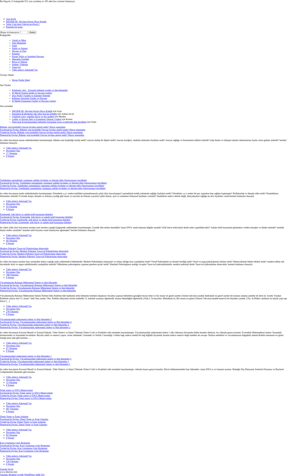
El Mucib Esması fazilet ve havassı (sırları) (32, 93)
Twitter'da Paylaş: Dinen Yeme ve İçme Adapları (23, 422)
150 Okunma (12, 461)
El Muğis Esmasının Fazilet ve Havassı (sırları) (34, 101)
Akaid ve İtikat (19, 40)
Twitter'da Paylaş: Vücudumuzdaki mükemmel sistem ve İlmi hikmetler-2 (34, 324)
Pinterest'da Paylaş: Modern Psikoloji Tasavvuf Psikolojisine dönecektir (33, 256)
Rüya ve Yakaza (19, 62)
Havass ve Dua (19, 51)
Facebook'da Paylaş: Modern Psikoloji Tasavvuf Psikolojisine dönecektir (34, 251)
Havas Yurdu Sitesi (21, 80)
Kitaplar (16, 53)
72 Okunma (11, 382)
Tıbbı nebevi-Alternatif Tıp (25, 70)
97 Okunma (11, 348)
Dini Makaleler (19, 43)
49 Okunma (11, 240)
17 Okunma (11, 153)
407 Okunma (12, 409)
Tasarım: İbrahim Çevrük (12, 474)
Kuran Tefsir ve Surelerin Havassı (28, 56)
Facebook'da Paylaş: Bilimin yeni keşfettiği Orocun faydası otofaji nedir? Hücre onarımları (42, 129)
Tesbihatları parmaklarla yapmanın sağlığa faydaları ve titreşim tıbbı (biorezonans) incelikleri (43, 180)
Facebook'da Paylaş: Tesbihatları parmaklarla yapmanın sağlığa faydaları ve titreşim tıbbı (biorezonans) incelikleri (53, 183)
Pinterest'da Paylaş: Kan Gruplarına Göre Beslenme (24, 451)
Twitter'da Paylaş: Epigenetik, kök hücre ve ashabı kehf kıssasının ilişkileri (35, 219)
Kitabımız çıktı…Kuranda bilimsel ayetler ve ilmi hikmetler (40, 90)
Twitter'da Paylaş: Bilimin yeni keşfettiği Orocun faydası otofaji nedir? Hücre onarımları (41, 132)
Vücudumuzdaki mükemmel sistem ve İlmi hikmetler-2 (26, 319)
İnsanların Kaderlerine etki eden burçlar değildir (34, 114)
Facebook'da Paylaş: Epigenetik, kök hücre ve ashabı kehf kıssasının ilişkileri (36, 217)
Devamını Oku (13, 150)
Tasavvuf (16, 67)
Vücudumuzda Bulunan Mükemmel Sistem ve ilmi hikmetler (28, 282)
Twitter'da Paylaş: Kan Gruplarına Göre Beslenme (23, 448)
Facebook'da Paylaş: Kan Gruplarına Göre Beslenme (25, 445)
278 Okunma (12, 311)
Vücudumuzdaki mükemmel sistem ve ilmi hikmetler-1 (26, 356)
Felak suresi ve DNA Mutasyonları (16, 390)
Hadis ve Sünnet (20, 48)
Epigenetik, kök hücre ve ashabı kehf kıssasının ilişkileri (26, 214)
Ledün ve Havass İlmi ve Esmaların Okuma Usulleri (36, 119)
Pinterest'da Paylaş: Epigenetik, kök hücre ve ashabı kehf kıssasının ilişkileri (35, 222)
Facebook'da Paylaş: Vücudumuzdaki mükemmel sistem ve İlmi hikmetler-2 (36, 322)
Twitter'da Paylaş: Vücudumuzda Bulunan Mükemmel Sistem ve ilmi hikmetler (37, 288)
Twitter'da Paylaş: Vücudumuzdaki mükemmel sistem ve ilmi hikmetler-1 (34, 361)
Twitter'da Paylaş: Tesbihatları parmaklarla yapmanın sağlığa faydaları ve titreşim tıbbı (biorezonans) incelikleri (52, 185)
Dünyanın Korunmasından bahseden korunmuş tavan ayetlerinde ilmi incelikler (49, 122)
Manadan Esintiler (20, 59)
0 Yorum (10, 156)
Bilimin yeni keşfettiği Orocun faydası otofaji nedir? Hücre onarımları (32, 127)
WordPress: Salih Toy (34, 474)
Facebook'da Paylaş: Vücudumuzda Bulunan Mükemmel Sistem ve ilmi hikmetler (38, 285)
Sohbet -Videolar (20, 64)
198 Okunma (12, 275)
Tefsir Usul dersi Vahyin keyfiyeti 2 (22, 24)
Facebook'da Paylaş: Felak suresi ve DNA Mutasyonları (26, 393)
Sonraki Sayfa (6, 469)
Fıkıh (14, 45)
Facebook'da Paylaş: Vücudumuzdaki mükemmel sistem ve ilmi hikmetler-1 (35, 359)
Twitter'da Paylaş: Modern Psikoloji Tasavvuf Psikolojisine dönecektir (33, 254)
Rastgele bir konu (14, 27)
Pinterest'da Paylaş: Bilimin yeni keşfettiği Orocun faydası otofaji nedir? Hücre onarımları (42, 135)
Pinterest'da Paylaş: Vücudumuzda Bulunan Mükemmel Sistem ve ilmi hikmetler (38, 290)
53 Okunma (11, 206)
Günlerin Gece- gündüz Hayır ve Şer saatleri (33, 116)
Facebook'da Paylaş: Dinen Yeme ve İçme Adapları (24, 419)
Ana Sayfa (11, 19)
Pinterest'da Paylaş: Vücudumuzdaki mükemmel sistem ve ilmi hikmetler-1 (35, 364)
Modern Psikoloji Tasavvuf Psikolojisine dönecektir (24, 248)
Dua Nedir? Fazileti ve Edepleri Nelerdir (31, 95)
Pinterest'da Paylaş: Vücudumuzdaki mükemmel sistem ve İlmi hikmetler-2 (35, 327)
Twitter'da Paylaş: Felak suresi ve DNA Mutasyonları (25, 395)
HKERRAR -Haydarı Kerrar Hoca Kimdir (26, 21)
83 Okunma (11, 435)
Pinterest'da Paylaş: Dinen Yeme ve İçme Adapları (23, 424)
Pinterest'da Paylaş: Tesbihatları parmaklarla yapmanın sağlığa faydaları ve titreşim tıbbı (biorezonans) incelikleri (53, 188)
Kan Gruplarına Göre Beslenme (15, 443)
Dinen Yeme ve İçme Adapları (14, 416)
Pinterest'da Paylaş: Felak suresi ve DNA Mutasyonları (26, 398)
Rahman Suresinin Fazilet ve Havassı (29, 98)
